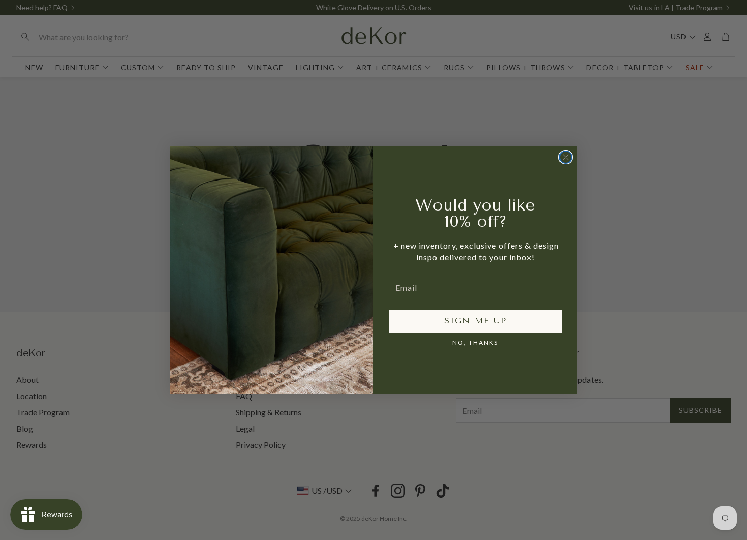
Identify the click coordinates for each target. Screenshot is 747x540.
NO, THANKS (475, 342)
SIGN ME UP (475, 320)
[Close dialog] (565, 157)
